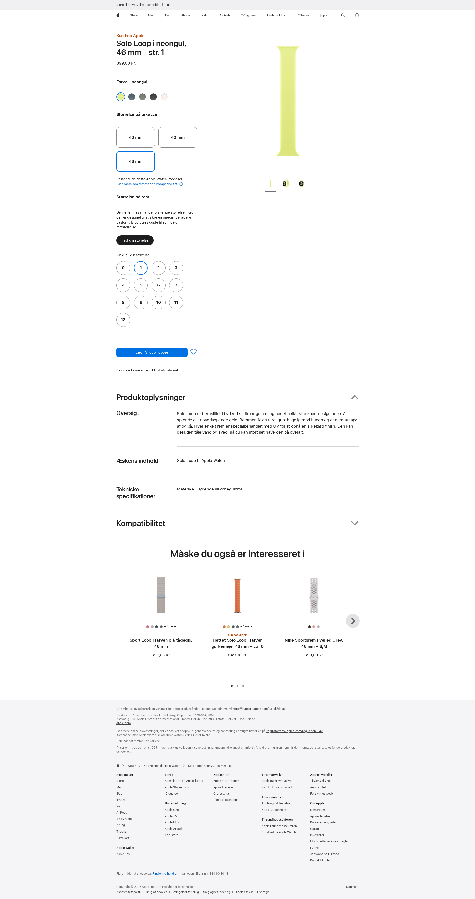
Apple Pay (123, 854)
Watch (131, 766)
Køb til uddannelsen (275, 810)
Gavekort (122, 838)
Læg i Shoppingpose (152, 352)
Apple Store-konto (177, 787)
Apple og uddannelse (276, 803)
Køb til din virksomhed (277, 787)
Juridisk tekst (244, 892)
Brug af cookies (156, 892)
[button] (343, 15)
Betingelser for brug (185, 892)
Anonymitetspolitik (129, 892)
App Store (171, 835)
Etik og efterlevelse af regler (329, 841)
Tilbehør (122, 831)
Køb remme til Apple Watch (162, 766)
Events (314, 848)
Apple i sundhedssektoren (279, 826)
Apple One (172, 810)
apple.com (123, 723)
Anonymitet (318, 787)
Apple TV (171, 816)
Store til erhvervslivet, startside (137, 5)
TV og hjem (124, 819)
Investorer (317, 835)
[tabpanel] (288, 103)
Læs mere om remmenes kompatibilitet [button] (147, 184)
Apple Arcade (174, 829)
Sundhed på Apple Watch (279, 832)
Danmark (352, 887)
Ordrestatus (221, 793)
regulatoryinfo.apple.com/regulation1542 (294, 731)
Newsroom (317, 810)
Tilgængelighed (320, 781)
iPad (119, 793)
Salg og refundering (216, 892)
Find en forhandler (165, 873)
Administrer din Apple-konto (184, 781)
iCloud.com (172, 793)
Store (120, 781)
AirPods (121, 812)
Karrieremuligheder (323, 822)
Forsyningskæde (321, 793)
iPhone (121, 800)
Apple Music (173, 822)
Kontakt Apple (319, 860)
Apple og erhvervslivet (277, 781)
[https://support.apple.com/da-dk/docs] (258, 709)
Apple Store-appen (226, 781)
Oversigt (263, 892)
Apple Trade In (223, 787)
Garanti (315, 829)
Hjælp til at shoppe (225, 800)
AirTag (120, 825)
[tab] (270, 184)
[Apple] (118, 765)
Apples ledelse (320, 816)
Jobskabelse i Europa (324, 854)
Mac (119, 787)
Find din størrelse (134, 240)
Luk (168, 5)
